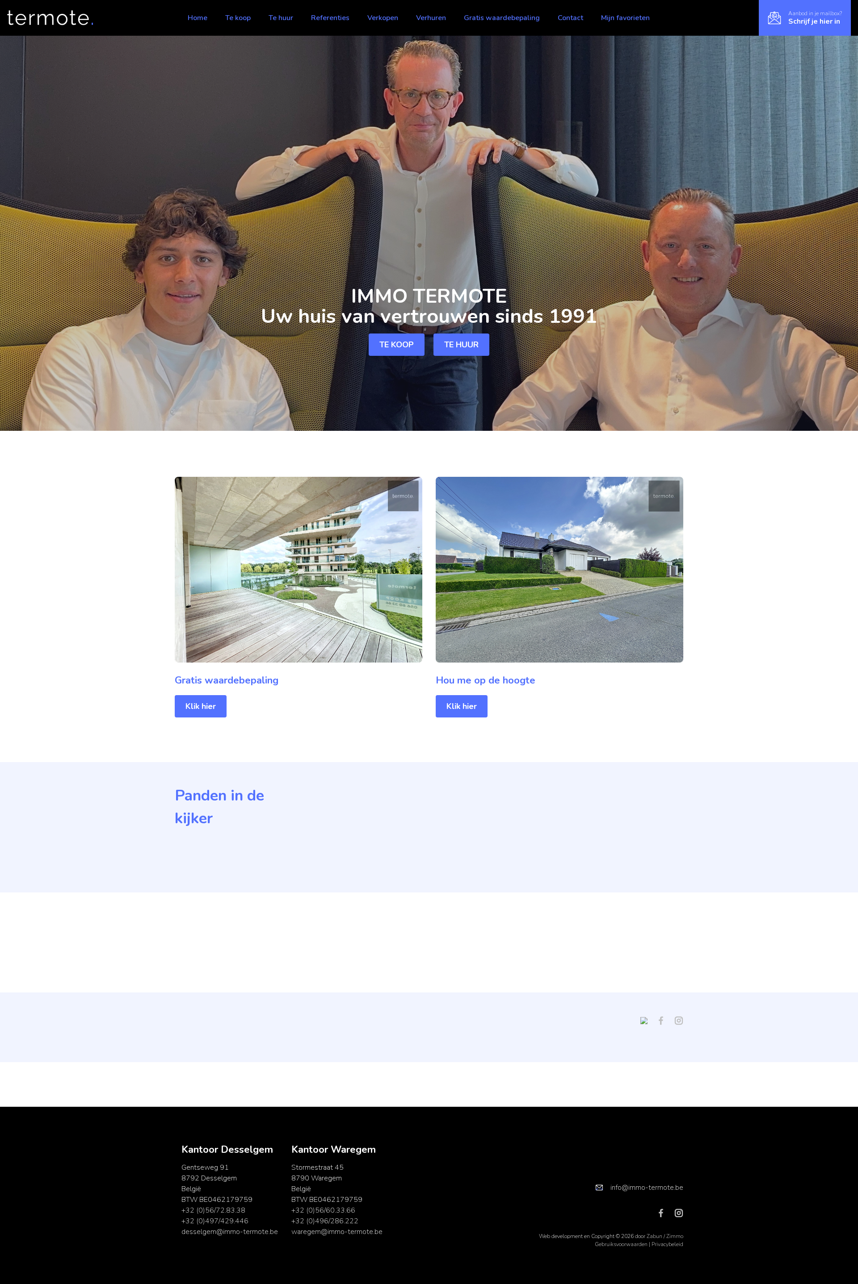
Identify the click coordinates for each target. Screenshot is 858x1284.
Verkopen (382, 18)
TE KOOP (396, 344)
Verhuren (431, 18)
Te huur (281, 18)
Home (197, 18)
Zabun (654, 1236)
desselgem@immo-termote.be (229, 1232)
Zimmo (674, 1236)
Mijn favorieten (625, 18)
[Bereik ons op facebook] (664, 1020)
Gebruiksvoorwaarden (622, 1244)
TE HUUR (461, 344)
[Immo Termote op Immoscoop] (647, 1020)
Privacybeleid (667, 1244)
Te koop (238, 18)
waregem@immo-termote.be (337, 1232)
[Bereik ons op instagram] (678, 1020)
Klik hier (200, 706)
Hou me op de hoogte (485, 680)
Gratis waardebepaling (502, 18)
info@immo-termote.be (646, 1187)
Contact (570, 18)
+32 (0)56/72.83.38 (213, 1210)
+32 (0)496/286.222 (324, 1221)
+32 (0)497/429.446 (214, 1221)
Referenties (330, 18)
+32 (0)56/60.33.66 (323, 1210)
